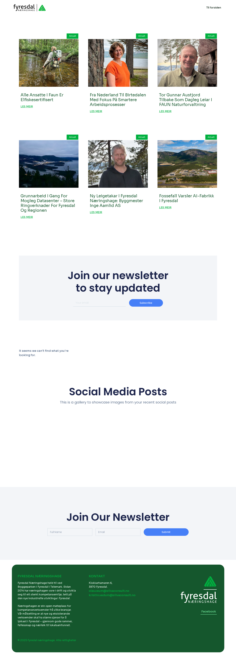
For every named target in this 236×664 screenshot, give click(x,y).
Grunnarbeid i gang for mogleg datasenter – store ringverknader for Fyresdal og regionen (48, 203)
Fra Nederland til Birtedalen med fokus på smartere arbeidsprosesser (118, 100)
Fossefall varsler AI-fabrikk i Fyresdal (186, 198)
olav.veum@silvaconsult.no (109, 591)
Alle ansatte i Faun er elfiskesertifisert (42, 97)
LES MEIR (27, 106)
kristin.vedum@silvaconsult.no (112, 595)
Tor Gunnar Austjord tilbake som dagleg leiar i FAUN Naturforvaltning (185, 100)
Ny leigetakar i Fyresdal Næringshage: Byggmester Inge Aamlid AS (116, 200)
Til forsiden (213, 7)
